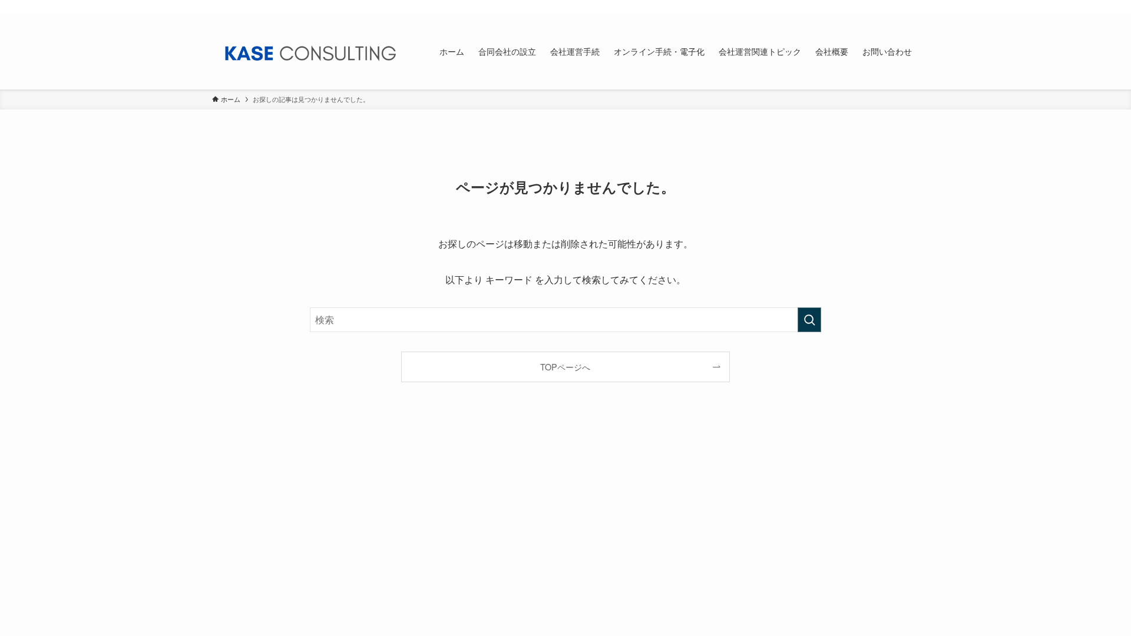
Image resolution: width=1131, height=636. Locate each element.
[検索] (911, 6)
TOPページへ (565, 366)
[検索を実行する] (809, 319)
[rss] (896, 6)
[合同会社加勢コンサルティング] (310, 51)
